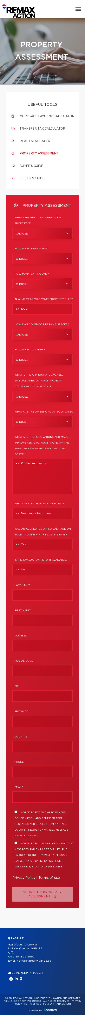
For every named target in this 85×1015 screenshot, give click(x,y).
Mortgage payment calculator (47, 116)
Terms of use (49, 877)
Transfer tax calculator (42, 128)
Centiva (50, 1010)
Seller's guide (32, 178)
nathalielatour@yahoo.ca (34, 961)
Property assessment (39, 153)
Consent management (57, 1004)
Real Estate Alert (36, 141)
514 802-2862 (24, 956)
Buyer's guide (31, 166)
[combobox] (42, 233)
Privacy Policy (23, 877)
